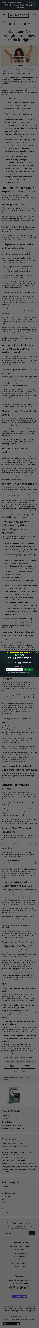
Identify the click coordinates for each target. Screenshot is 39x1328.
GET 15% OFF (28, 669)
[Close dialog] (38, 653)
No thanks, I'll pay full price (19, 675)
